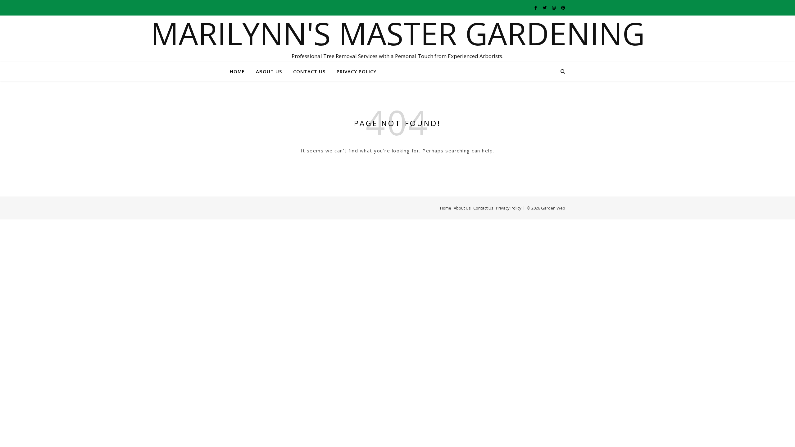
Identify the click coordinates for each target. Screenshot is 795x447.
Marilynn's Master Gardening (398, 33)
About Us (269, 71)
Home (237, 71)
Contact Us (309, 71)
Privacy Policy (356, 71)
